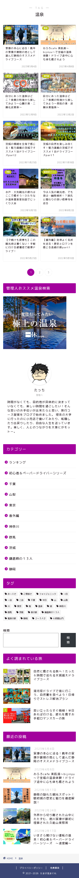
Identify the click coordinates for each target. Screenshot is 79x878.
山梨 (12, 494)
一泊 (10, 600)
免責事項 (54, 867)
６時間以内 (58, 618)
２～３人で (40, 618)
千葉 (12, 484)
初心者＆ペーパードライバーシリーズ (37, 473)
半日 (44, 600)
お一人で (12, 593)
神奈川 (14, 526)
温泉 (40, 606)
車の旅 (34, 612)
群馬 (12, 537)
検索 (6, 630)
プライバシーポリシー (31, 867)
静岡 (12, 569)
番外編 (14, 516)
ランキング (17, 462)
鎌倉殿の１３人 (21, 558)
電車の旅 (12, 618)
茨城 (12, 548)
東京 (12, 505)
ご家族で (27, 593)
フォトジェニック (47, 593)
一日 (65, 593)
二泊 (21, 600)
